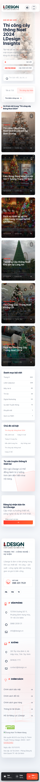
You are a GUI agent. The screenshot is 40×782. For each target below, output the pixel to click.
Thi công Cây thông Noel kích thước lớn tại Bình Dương (15, 131)
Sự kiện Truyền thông (18, 405)
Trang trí (18, 377)
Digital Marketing (18, 399)
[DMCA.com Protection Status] (9, 727)
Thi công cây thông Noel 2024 (15, 430)
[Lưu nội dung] (31, 116)
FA (6, 592)
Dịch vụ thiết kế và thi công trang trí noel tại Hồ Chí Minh (16, 219)
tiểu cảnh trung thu (11, 443)
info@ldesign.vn (16, 631)
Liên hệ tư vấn (11, 484)
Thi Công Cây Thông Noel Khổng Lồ (17, 306)
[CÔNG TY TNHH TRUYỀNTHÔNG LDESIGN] (13, 7)
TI (19, 592)
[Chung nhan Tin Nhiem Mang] (15, 732)
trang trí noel (21, 435)
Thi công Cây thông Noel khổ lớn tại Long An (16, 263)
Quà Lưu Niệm (18, 416)
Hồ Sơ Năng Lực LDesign (18, 715)
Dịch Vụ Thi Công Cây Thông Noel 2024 (15, 349)
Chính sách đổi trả (18, 696)
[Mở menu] (34, 7)
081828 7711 (15, 660)
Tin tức (18, 394)
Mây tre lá (18, 388)
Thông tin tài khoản (18, 709)
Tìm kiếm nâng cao (13, 98)
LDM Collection (18, 383)
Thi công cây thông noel (13, 447)
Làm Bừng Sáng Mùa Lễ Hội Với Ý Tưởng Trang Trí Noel (18, 177)
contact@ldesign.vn (18, 667)
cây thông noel (25, 443)
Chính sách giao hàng (18, 702)
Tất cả (10, 90)
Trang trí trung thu (11, 439)
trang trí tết (9, 452)
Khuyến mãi (18, 410)
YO (12, 592)
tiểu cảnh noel (9, 435)
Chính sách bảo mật (18, 689)
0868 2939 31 (16, 623)
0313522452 (8, 742)
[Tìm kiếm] (6, 77)
